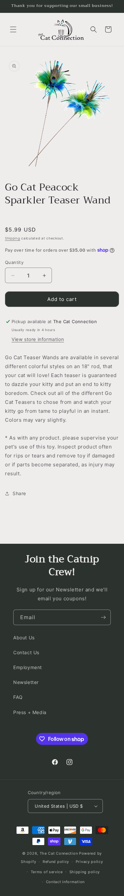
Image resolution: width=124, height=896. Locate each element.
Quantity (14, 262)
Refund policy (56, 861)
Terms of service (47, 872)
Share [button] (19, 493)
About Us (24, 637)
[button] (13, 29)
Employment (27, 667)
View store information (38, 339)
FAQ (18, 697)
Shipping (12, 238)
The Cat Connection (59, 853)
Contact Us (26, 652)
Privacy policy (89, 861)
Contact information (65, 881)
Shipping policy (84, 872)
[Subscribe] (103, 617)
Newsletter (26, 682)
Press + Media (30, 712)
